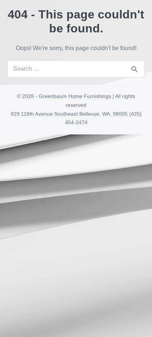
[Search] (134, 69)
